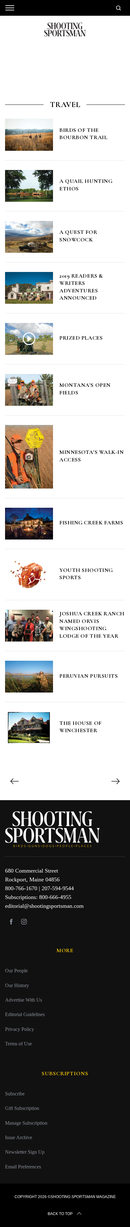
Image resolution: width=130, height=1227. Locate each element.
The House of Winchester (80, 727)
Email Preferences (23, 1166)
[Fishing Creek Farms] (29, 524)
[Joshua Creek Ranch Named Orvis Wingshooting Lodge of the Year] (29, 626)
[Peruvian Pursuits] (29, 677)
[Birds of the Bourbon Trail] (29, 134)
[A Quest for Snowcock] (29, 237)
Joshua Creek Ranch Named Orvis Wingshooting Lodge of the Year (92, 624)
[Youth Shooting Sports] (29, 575)
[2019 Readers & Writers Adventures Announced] (29, 288)
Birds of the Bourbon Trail (83, 134)
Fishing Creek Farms (91, 522)
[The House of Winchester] (29, 728)
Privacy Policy (19, 1029)
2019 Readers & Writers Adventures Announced (81, 287)
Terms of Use (18, 1043)
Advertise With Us (23, 1000)
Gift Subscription (22, 1108)
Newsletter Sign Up (24, 1152)
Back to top (60, 1214)
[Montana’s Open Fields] (29, 390)
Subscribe (15, 1093)
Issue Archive (18, 1137)
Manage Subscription (26, 1123)
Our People (16, 970)
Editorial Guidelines (25, 1014)
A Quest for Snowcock (78, 236)
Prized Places (81, 337)
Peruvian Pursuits (88, 675)
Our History (17, 985)
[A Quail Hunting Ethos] (29, 186)
